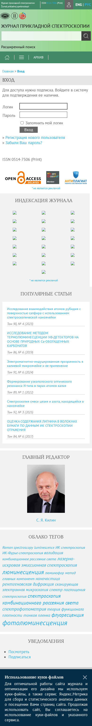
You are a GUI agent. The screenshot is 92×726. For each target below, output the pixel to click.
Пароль (9, 115)
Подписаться (19, 656)
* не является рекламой (46, 188)
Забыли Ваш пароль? (23, 142)
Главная (8, 71)
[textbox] (46, 36)
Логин (8, 107)
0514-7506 (51, 3)
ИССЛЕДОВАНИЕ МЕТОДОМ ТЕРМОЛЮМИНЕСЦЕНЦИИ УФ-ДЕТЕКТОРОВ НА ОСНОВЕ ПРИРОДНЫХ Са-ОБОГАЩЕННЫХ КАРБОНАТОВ (42, 339)
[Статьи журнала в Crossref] (53, 177)
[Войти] (69, 4)
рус (88, 4)
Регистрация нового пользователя (35, 137)
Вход (21, 71)
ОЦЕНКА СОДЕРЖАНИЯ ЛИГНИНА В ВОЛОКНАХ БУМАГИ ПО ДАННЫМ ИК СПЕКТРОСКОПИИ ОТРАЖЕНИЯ (42, 425)
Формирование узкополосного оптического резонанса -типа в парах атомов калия (39, 383)
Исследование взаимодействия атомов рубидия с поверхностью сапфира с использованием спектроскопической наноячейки (44, 313)
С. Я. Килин (46, 520)
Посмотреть (18, 651)
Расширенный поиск (18, 46)
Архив (38, 57)
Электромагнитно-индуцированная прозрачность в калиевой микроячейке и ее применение (45, 363)
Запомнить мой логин (44, 123)
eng (78, 4)
